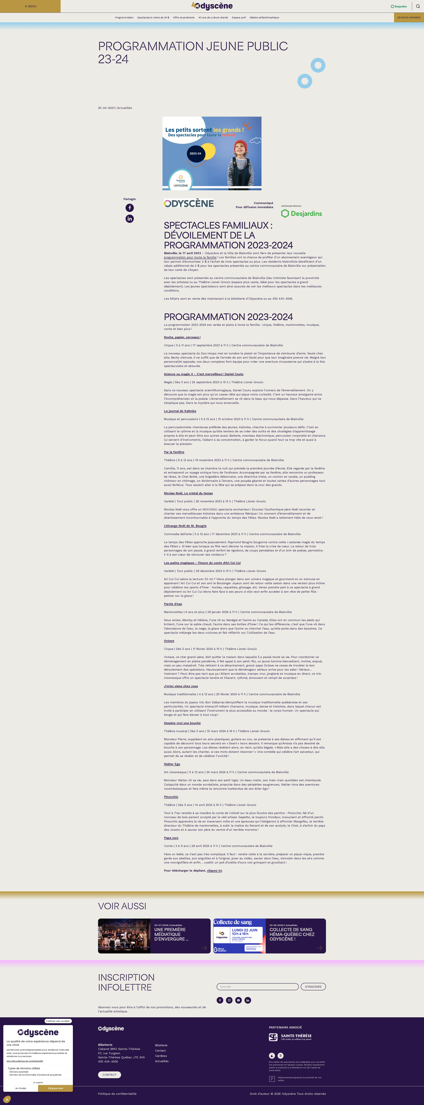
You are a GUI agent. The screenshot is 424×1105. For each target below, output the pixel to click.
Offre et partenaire (183, 17)
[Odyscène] (111, 1028)
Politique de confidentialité (117, 1093)
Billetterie (161, 1045)
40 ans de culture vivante (213, 17)
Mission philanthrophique (264, 17)
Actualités (161, 1061)
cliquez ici (214, 870)
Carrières (161, 1056)
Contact (109, 1074)
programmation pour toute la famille (190, 257)
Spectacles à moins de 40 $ (153, 17)
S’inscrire (313, 986)
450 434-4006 (108, 1061)
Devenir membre (409, 17)
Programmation (124, 17)
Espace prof (239, 17)
